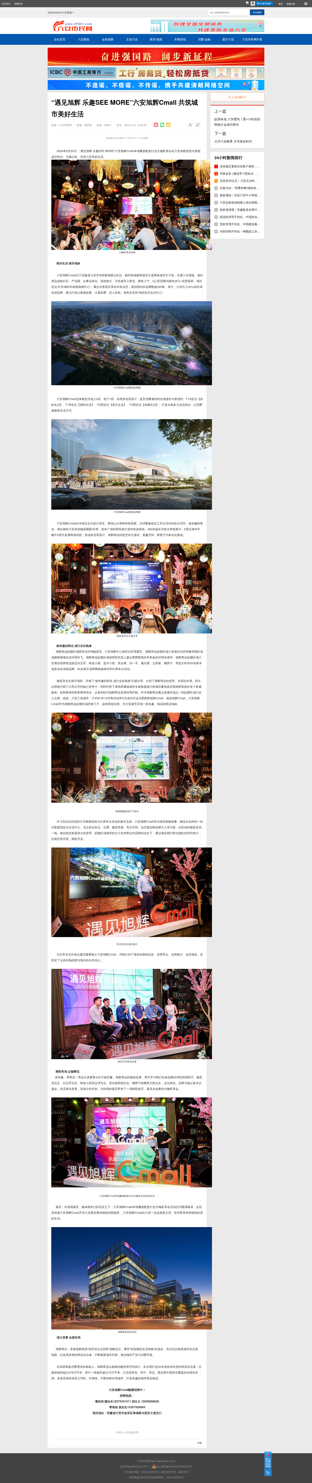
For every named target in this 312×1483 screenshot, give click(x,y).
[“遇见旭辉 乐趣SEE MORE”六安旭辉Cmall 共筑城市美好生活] (156, 125)
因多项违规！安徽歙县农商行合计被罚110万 (248, 209)
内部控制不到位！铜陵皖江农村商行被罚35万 (249, 231)
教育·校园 (156, 39)
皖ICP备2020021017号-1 (134, 1466)
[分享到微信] (162, 125)
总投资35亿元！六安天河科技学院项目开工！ (249, 180)
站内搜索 (257, 12)
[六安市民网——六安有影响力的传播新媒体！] (95, 31)
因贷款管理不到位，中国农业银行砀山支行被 (249, 217)
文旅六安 (132, 39)
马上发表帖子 (237, 97)
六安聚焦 (84, 39)
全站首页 (60, 39)
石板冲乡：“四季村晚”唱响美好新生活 (244, 188)
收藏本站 (18, 3)
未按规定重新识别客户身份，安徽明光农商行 (249, 166)
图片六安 (228, 39)
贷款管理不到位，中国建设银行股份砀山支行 (249, 224)
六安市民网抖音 (252, 39)
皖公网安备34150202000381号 (174, 1466)
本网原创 (180, 39)
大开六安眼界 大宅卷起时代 (233, 141)
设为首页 (6, 3)
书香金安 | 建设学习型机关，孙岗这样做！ (247, 173)
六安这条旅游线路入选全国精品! (240, 202)
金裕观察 (108, 39)
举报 (200, 1442)
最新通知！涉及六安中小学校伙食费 (243, 195)
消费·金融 (204, 39)
